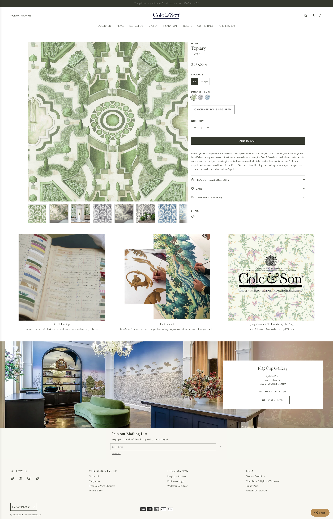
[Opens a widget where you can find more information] (320, 513)
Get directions (272, 400)
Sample (204, 81)
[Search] (305, 15)
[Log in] (313, 15)
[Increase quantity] (208, 127)
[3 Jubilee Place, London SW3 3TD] (166, 384)
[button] (30, 121)
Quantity (197, 121)
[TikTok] (37, 478)
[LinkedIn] (29, 478)
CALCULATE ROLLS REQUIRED (212, 109)
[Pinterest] (20, 478)
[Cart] (321, 15)
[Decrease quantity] (195, 127)
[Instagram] (12, 478)
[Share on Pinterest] (193, 217)
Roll (194, 81)
